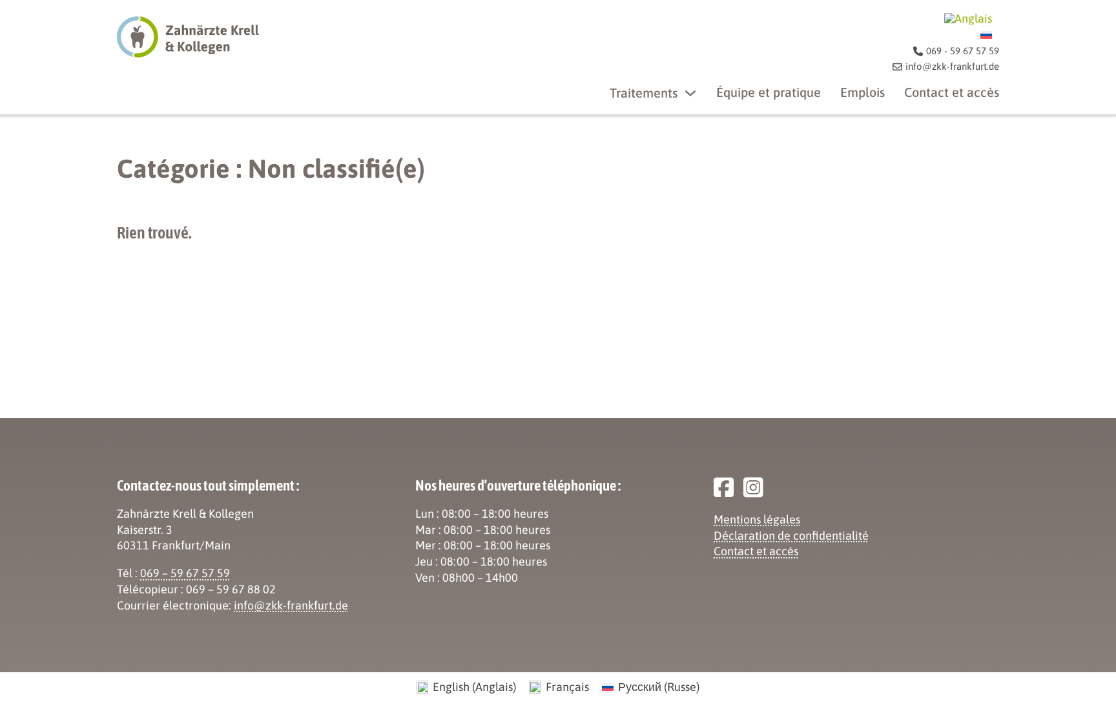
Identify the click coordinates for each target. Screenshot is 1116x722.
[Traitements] (690, 93)
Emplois (862, 92)
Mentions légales (757, 519)
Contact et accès (951, 92)
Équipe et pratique (768, 92)
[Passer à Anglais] (968, 18)
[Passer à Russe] (986, 34)
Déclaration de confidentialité (791, 535)
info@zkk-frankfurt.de (291, 605)
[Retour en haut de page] (1070, 683)
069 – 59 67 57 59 (185, 573)
